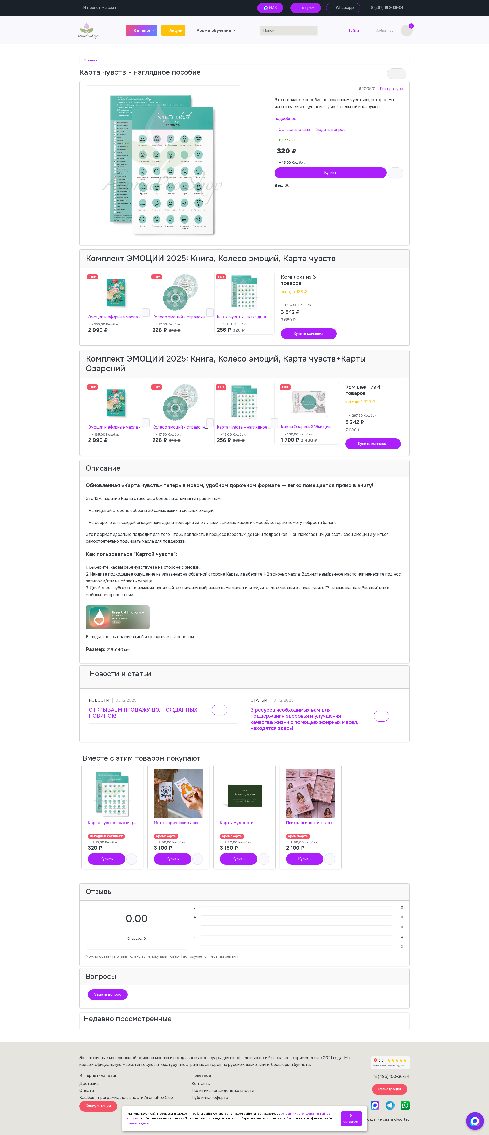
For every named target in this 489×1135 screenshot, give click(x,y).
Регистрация (389, 1089)
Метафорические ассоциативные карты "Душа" (202, 822)
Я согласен (351, 1118)
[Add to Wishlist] (395, 172)
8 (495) (387, 7)
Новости (99, 700)
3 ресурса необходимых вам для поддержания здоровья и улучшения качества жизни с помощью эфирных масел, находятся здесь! (304, 719)
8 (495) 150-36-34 (392, 1076)
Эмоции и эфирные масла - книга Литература (132, 317)
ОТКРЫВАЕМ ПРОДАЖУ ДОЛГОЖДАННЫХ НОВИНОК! (143, 713)
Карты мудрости (237, 822)
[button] (396, 73)
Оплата (86, 1090)
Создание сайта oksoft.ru (387, 1119)
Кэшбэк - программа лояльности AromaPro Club (126, 1097)
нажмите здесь (138, 1123)
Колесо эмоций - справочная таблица (189, 317)
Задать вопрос (330, 129)
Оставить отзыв (294, 129)
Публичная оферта (210, 1097)
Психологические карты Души (316, 822)
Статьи (259, 700)
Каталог (142, 30)
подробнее (285, 118)
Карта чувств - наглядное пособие (251, 316)
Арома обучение (215, 30)
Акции (175, 30)
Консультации (98, 1106)
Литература (391, 88)
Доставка (89, 1083)
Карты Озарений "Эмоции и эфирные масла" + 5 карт (332, 427)
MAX (272, 7)
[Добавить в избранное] (131, 859)
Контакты (201, 1083)
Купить (330, 172)
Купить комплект (309, 333)
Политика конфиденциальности (223, 1090)
